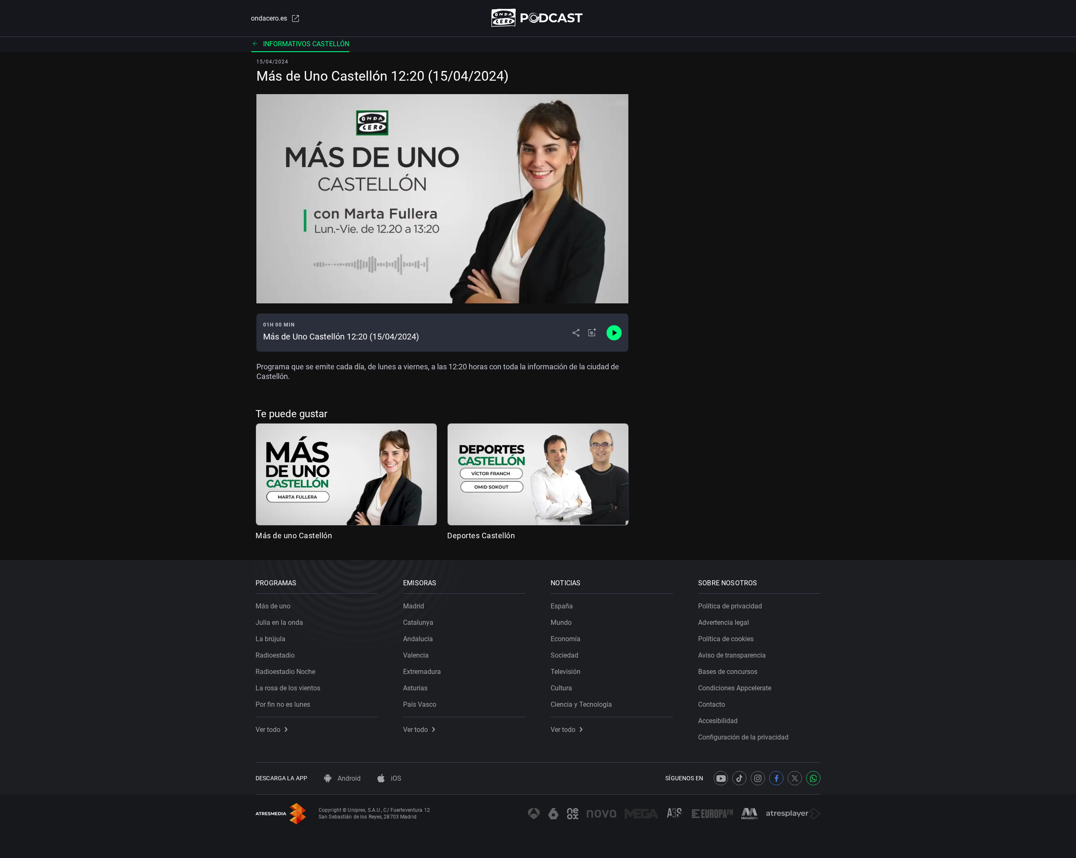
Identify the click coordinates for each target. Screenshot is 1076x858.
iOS (395, 778)
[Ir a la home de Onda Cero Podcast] (538, 18)
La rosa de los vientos (288, 688)
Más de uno (273, 606)
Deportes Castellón (481, 535)
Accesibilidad (718, 721)
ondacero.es (269, 18)
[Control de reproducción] (614, 332)
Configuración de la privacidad (743, 737)
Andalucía (418, 639)
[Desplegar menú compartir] (576, 332)
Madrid (413, 606)
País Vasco (419, 704)
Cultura (561, 688)
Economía (565, 639)
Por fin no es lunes (283, 704)
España (562, 606)
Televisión (565, 672)
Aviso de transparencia (732, 655)
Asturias (415, 688)
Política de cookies (726, 639)
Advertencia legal (723, 622)
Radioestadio (275, 655)
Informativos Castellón (306, 44)
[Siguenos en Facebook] (776, 778)
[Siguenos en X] (795, 778)
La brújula (270, 639)
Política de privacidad (730, 606)
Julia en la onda (279, 622)
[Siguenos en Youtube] (721, 778)
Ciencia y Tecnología (581, 704)
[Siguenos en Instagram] (758, 778)
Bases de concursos (727, 672)
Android (348, 778)
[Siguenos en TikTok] (739, 778)
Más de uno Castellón (294, 535)
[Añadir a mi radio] (592, 332)
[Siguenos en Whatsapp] (813, 778)
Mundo (561, 622)
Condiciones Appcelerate (734, 688)
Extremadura (422, 672)
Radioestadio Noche (285, 672)
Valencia (416, 655)
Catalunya (418, 622)
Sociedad (564, 655)
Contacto (711, 704)
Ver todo (268, 730)
